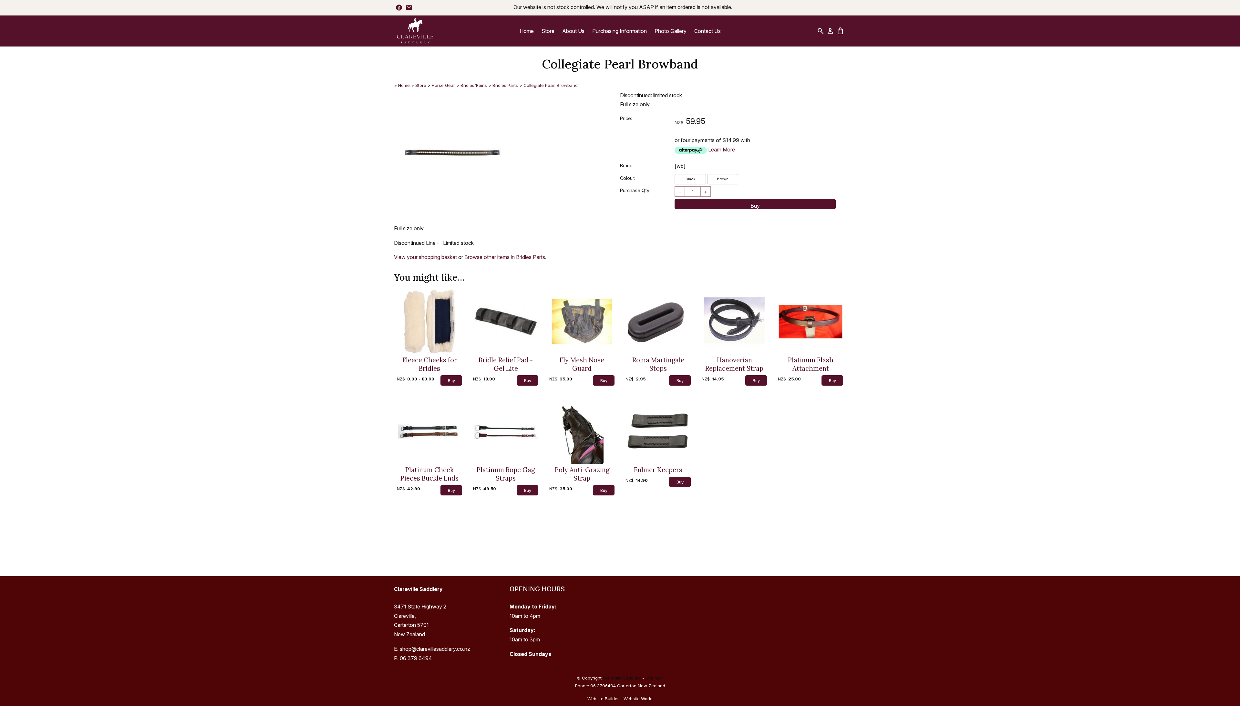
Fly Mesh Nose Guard (582, 364)
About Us (573, 31)
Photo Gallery (671, 31)
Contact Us (707, 31)
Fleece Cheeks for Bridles (429, 364)
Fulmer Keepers (658, 470)
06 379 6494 (416, 658)
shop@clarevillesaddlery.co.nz (435, 649)
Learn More (721, 149)
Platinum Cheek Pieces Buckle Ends (429, 474)
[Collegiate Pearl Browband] (452, 205)
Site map (654, 677)
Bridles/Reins (473, 85)
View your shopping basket (425, 257)
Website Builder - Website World (620, 698)
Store (548, 31)
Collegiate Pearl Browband (550, 85)
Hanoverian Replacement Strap (734, 364)
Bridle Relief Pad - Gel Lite (506, 364)
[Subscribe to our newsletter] (409, 7)
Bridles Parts (505, 85)
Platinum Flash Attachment (810, 364)
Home (527, 31)
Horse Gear (443, 85)
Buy (755, 205)
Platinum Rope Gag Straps (506, 474)
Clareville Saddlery (622, 677)
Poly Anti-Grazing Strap (582, 474)
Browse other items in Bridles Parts (504, 257)
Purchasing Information (619, 31)
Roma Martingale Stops (658, 364)
